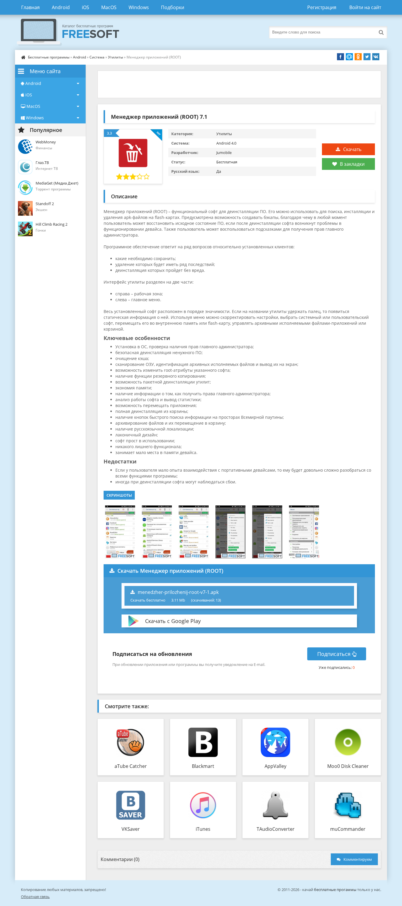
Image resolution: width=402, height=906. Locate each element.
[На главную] (74, 32)
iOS (85, 7)
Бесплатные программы (48, 57)
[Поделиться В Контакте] (375, 56)
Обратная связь (35, 896)
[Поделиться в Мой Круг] (349, 56)
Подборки (172, 7)
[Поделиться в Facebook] (340, 56)
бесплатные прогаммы (335, 889)
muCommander (348, 829)
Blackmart (203, 766)
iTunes (203, 829)
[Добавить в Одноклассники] (358, 56)
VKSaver (131, 829)
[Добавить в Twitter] (367, 56)
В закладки (352, 164)
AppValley (275, 766)
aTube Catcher (130, 766)
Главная (30, 7)
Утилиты (115, 57)
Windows (139, 7)
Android (61, 7)
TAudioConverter (276, 829)
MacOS (109, 7)
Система (96, 57)
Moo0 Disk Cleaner (348, 766)
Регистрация (321, 7)
